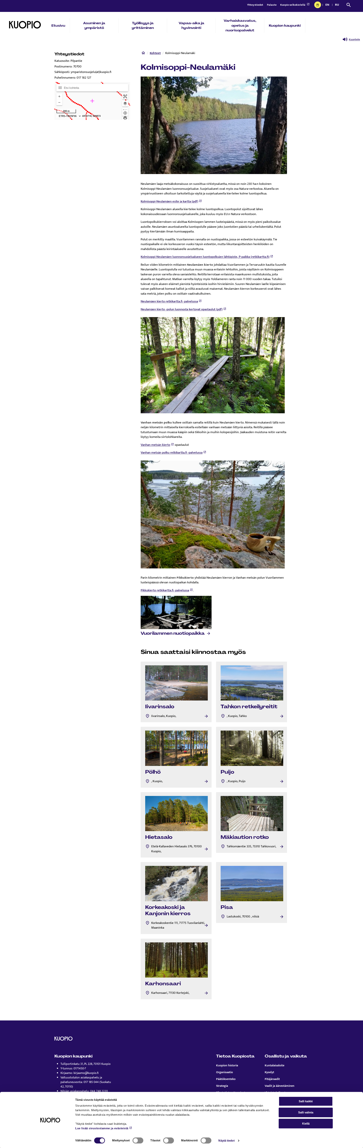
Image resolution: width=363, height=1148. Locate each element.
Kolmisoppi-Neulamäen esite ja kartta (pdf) (169, 201)
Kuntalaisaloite (274, 1065)
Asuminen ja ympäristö (94, 25)
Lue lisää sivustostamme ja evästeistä (101, 1128)
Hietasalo (158, 837)
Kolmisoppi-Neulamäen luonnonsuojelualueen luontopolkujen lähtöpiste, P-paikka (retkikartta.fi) (205, 256)
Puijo (227, 772)
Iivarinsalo (159, 706)
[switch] (138, 1140)
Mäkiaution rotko (245, 837)
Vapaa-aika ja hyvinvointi (191, 25)
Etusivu (58, 25)
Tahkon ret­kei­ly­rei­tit (249, 706)
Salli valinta (305, 1112)
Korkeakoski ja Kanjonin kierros (168, 910)
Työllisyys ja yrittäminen (143, 25)
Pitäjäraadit (272, 1079)
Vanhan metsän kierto (155, 444)
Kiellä (305, 1123)
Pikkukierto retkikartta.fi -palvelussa (165, 590)
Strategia (222, 1086)
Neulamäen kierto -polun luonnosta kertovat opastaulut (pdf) (182, 309)
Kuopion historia (227, 1065)
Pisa (227, 907)
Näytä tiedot (226, 1140)
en (328, 5)
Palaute (272, 4)
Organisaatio (224, 1072)
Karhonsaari (163, 983)
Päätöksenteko (226, 1079)
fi (318, 5)
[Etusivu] (143, 53)
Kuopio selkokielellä (293, 4)
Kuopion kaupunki (285, 25)
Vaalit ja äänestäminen (279, 1086)
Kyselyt (269, 1072)
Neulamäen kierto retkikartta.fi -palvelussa (169, 301)
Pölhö (153, 772)
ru (337, 5)
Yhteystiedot (255, 4)
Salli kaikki (306, 1101)
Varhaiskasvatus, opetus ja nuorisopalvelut (240, 25)
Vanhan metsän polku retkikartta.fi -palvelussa (171, 452)
